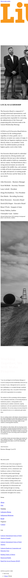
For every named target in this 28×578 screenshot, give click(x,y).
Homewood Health (6, 558)
